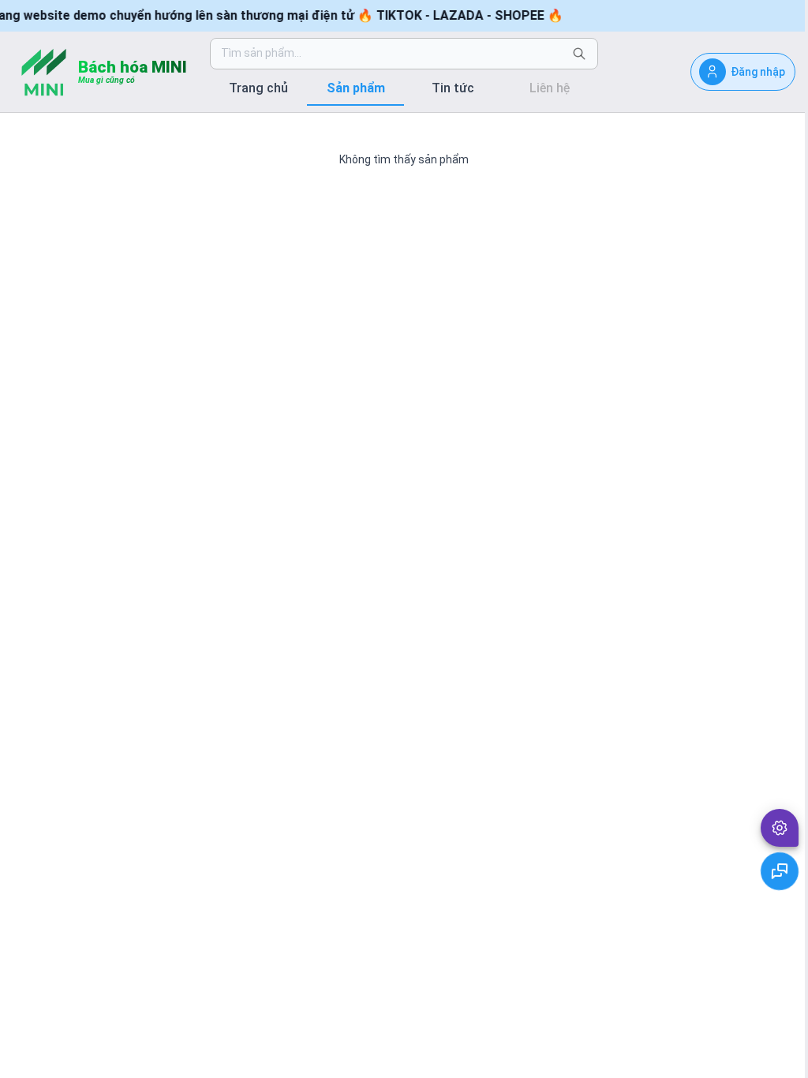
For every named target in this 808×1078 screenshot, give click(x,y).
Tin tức (453, 87)
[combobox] (391, 53)
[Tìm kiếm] (579, 54)
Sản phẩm (356, 87)
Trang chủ (258, 87)
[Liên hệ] (780, 871)
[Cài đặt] (779, 828)
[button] (780, 828)
